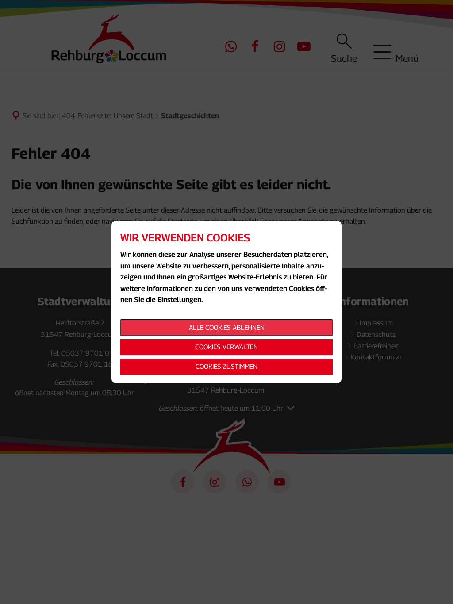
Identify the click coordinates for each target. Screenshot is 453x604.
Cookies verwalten (226, 347)
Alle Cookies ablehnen (227, 327)
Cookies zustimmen (226, 366)
